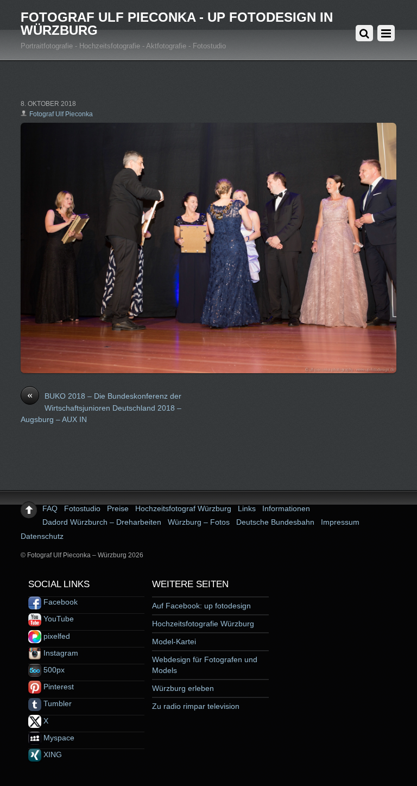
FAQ (50, 508)
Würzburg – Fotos (199, 522)
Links (247, 508)
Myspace (57, 737)
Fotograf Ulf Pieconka (61, 114)
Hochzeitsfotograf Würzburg (183, 508)
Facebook (59, 602)
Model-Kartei (174, 641)
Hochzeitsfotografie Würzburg (203, 623)
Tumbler (56, 703)
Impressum (340, 522)
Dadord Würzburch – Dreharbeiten (101, 522)
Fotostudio (82, 508)
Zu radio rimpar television (195, 706)
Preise (118, 508)
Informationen (286, 508)
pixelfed (55, 636)
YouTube (57, 618)
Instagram (59, 653)
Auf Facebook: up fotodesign (201, 605)
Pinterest (57, 686)
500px (53, 669)
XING (51, 754)
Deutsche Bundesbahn (275, 522)
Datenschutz (42, 536)
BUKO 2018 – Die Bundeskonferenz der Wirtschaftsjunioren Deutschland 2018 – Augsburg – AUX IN (101, 407)
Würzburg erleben (183, 688)
